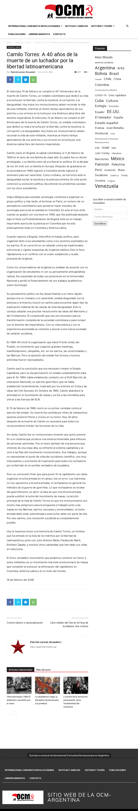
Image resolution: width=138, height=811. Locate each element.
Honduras (101, 133)
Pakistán (102, 164)
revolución (110, 170)
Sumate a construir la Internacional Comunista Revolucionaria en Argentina (69, 755)
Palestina (118, 164)
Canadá (98, 79)
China (117, 79)
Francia (99, 128)
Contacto (59, 34)
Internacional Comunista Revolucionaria (34, 26)
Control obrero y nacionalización (25, 622)
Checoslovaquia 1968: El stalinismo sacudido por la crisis (18, 700)
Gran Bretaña (115, 128)
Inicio (9, 42)
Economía (113, 106)
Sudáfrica (114, 175)
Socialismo (101, 175)
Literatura (116, 153)
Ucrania (100, 180)
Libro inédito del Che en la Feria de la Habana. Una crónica (69, 624)
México (117, 158)
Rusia (121, 170)
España (118, 117)
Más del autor (43, 669)
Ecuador (100, 112)
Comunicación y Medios (106, 90)
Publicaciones (17, 34)
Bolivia (101, 73)
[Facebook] (10, 79)
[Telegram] (25, 79)
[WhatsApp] (33, 79)
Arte (120, 68)
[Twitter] (17, 79)
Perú (98, 169)
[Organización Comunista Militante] (69, 11)
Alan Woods (104, 57)
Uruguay (111, 181)
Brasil (114, 73)
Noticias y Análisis (76, 26)
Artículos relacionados (20, 669)
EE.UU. (113, 111)
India (113, 133)
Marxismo (102, 159)
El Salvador (103, 117)
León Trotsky (102, 153)
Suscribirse (100, 223)
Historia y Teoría (101, 26)
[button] (127, 26)
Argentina (105, 68)
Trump (124, 175)
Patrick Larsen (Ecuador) (23, 72)
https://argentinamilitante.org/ (43, 647)
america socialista (104, 62)
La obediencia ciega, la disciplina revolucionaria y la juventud (47, 700)
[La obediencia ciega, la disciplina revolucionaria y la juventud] (47, 685)
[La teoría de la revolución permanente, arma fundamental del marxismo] (75, 685)
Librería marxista (39, 34)
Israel (105, 147)
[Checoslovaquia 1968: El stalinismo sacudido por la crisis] (19, 685)
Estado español (106, 123)
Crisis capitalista (117, 95)
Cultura (112, 100)
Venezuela (106, 186)
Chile (107, 78)
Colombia (102, 84)
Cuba (99, 100)
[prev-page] (9, 713)
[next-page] (14, 713)
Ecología (100, 106)
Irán (97, 147)
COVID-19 (100, 95)
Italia (114, 147)
